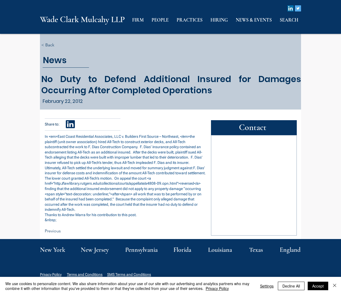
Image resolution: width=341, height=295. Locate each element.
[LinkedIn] (290, 8)
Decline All (291, 286)
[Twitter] (298, 8)
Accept (318, 286)
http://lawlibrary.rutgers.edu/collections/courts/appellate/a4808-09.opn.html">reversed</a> (127, 183)
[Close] (334, 286)
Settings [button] (267, 286)
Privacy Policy (51, 274)
